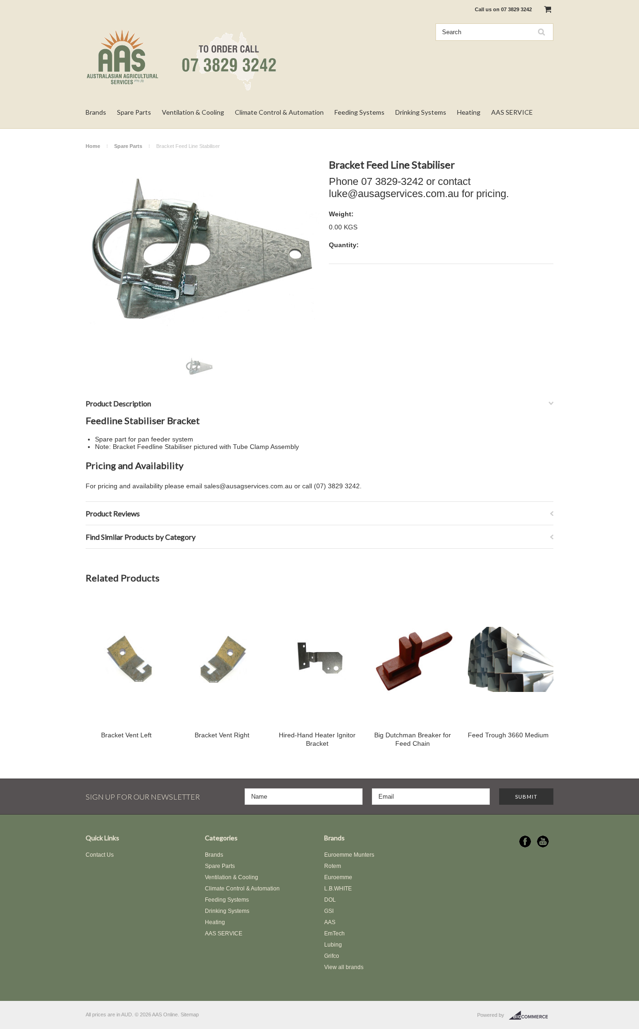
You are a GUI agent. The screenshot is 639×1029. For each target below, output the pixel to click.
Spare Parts (134, 112)
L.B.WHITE (338, 888)
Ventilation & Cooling (193, 112)
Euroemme (338, 877)
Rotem (332, 866)
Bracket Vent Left (126, 735)
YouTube (543, 841)
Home (93, 146)
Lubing (333, 944)
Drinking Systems (420, 112)
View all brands (343, 967)
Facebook (525, 841)
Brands (96, 112)
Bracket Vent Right (222, 735)
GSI (329, 911)
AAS (329, 922)
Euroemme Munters (349, 855)
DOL (330, 900)
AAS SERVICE (512, 112)
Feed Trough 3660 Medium (508, 735)
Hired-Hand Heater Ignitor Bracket (317, 739)
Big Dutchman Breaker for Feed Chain (412, 739)
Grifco (331, 956)
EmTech (334, 933)
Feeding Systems (359, 112)
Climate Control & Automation (279, 112)
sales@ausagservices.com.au (248, 486)
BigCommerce (531, 1015)
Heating (468, 112)
